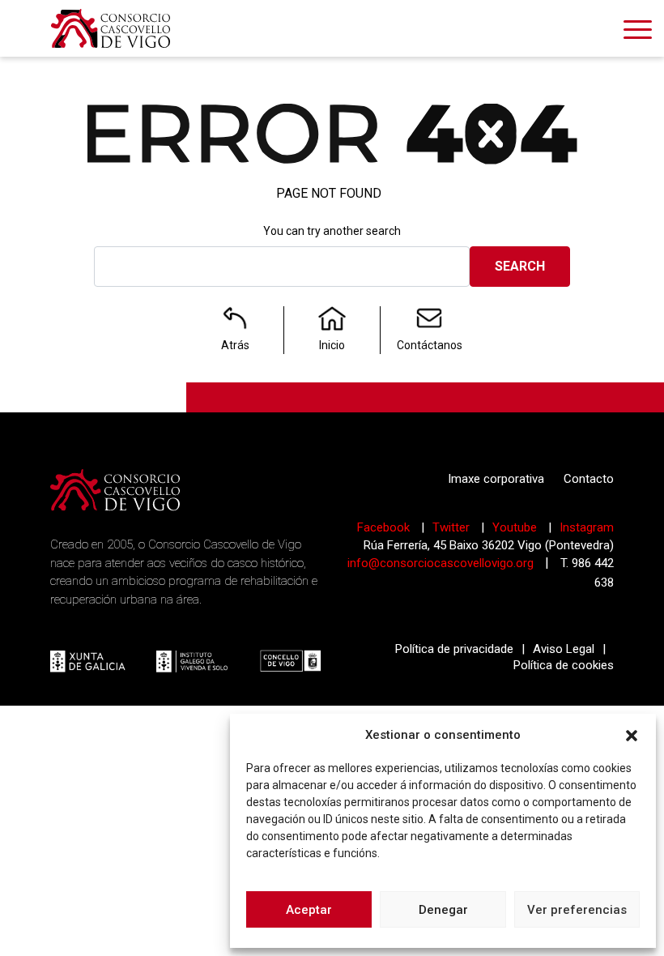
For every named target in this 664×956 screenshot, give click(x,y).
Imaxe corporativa (496, 479)
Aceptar (309, 910)
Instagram (587, 527)
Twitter (452, 527)
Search (520, 266)
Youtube (516, 527)
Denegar (443, 910)
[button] (632, 735)
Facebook (385, 527)
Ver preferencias (577, 910)
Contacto (589, 479)
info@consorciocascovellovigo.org (440, 563)
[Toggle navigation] (638, 32)
